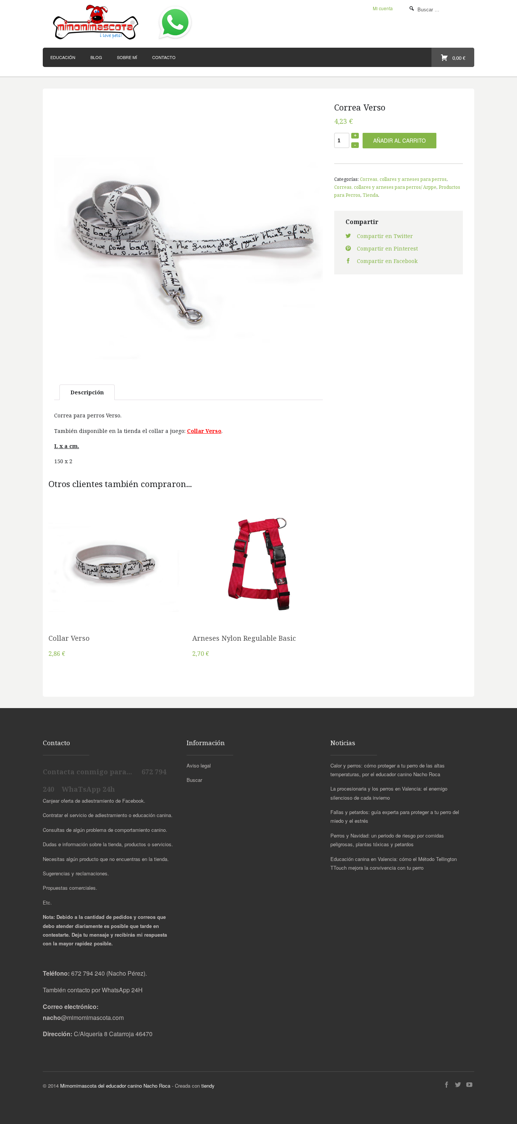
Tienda (370, 195)
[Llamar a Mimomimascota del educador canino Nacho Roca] (175, 39)
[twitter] (458, 1085)
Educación (62, 57)
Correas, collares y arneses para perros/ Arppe (385, 187)
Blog (96, 57)
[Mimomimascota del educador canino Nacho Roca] (96, 23)
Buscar (194, 779)
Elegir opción (258, 573)
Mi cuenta (383, 8)
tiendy (208, 1085)
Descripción (87, 392)
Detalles (114, 592)
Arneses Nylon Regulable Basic (244, 638)
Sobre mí (127, 57)
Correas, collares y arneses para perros (403, 179)
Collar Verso (69, 638)
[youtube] (469, 1085)
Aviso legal (199, 765)
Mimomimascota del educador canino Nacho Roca (115, 1085)
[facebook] (447, 1085)
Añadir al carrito (399, 140)
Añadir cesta (115, 573)
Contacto (164, 57)
